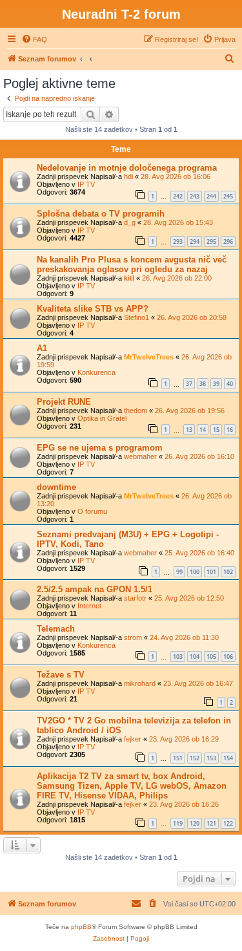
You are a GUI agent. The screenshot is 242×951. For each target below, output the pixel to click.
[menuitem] (34, 39)
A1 (42, 348)
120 (194, 823)
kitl (129, 278)
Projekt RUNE (64, 402)
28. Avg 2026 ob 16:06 (175, 176)
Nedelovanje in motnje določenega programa (127, 168)
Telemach (56, 629)
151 (178, 758)
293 (178, 241)
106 (228, 656)
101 (211, 572)
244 (211, 196)
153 (211, 758)
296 (228, 241)
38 (202, 383)
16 (230, 429)
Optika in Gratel (101, 418)
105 (211, 656)
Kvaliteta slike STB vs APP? (92, 309)
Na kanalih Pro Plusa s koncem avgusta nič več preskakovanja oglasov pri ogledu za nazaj (132, 264)
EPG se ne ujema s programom (100, 448)
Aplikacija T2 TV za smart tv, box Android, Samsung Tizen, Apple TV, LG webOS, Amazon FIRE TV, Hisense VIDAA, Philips (132, 785)
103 (178, 656)
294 (194, 241)
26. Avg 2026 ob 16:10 (199, 456)
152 (194, 758)
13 (189, 429)
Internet (89, 606)
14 (202, 429)
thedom (135, 410)
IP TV (86, 184)
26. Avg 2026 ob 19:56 (190, 410)
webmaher (140, 456)
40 (230, 383)
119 (178, 823)
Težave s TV (61, 674)
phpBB (81, 926)
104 (194, 656)
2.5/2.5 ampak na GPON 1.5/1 (94, 589)
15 (216, 429)
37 (189, 383)
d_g (130, 222)
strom (133, 637)
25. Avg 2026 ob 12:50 (189, 598)
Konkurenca (96, 372)
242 (178, 196)
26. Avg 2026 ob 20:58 (192, 317)
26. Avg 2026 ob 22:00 (177, 278)
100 (194, 572)
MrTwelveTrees (149, 357)
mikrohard (140, 683)
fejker (132, 739)
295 (211, 241)
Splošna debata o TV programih (101, 214)
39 (216, 383)
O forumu (92, 511)
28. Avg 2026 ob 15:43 (178, 222)
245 (228, 196)
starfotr (135, 598)
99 (179, 572)
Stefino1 (136, 317)
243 (194, 196)
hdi (128, 176)
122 (228, 823)
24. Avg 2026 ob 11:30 (184, 637)
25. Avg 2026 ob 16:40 (199, 553)
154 (228, 758)
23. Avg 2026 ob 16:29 (184, 739)
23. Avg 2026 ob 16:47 (198, 683)
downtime (56, 487)
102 (228, 572)
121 (211, 823)
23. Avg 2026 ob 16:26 (184, 804)
